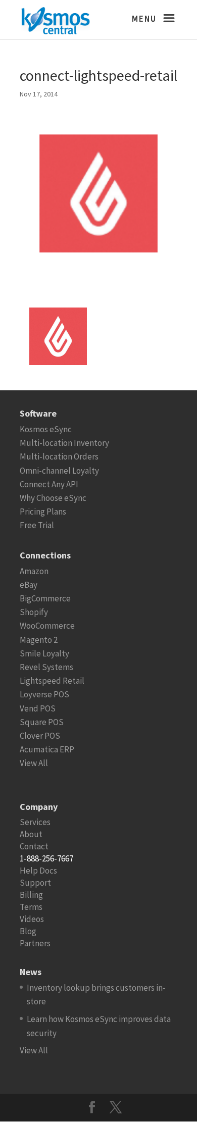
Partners (35, 943)
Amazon (34, 571)
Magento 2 (39, 639)
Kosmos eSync (46, 429)
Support (35, 882)
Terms (31, 906)
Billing (31, 894)
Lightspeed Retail (52, 680)
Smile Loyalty (44, 653)
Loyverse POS (44, 694)
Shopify (34, 612)
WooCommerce (47, 625)
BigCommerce (45, 598)
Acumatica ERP (47, 749)
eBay (28, 584)
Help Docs (38, 870)
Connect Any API (49, 484)
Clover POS (40, 735)
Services (35, 822)
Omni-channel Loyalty (59, 470)
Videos (32, 919)
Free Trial (37, 525)
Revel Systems (46, 667)
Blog (28, 931)
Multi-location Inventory (64, 442)
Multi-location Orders (59, 456)
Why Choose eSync (53, 497)
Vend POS (38, 708)
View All (34, 763)
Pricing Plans (43, 511)
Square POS (42, 722)
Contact (34, 846)
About (31, 834)
